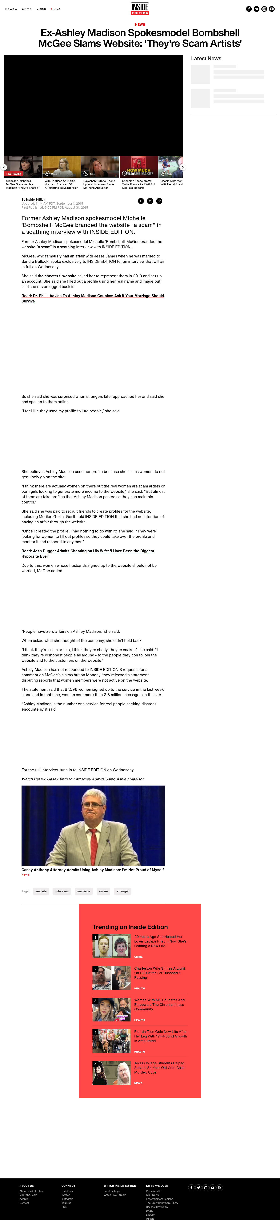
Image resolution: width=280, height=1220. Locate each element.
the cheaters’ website (57, 276)
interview (62, 891)
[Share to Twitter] (150, 201)
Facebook (67, 1191)
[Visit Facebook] (191, 1188)
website (41, 891)
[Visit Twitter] (198, 1188)
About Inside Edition (31, 1191)
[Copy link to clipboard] (159, 201)
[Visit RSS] (219, 1188)
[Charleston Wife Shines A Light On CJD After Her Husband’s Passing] (140, 978)
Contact (24, 1203)
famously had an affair (65, 256)
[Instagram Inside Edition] (264, 9)
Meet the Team (28, 1195)
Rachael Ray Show (157, 1207)
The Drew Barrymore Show (162, 1203)
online (103, 891)
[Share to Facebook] (141, 201)
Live (57, 8)
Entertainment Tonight (159, 1199)
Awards (23, 1199)
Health (139, 988)
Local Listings (112, 1191)
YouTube (66, 1203)
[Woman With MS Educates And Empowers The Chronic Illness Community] (140, 1009)
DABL (149, 1211)
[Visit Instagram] (205, 1188)
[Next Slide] (182, 167)
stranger (123, 891)
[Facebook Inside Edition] (249, 9)
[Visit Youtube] (212, 1188)
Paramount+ (153, 1191)
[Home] (140, 8)
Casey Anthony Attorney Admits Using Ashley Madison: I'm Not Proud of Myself (93, 870)
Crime (27, 8)
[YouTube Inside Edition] (272, 9)
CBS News (152, 1195)
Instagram (67, 1199)
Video (41, 8)
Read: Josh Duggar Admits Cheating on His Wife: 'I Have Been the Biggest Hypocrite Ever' (88, 553)
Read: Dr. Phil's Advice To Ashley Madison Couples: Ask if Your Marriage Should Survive (93, 298)
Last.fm (150, 1215)
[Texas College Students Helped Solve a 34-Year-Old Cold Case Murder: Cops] (140, 1073)
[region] (93, 826)
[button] (93, 825)
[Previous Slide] (4, 167)
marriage (83, 891)
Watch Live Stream (115, 1195)
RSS (64, 1207)
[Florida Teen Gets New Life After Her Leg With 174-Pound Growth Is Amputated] (140, 1041)
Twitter (66, 1195)
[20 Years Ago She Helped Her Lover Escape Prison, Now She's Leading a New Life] (140, 946)
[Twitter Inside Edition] (256, 9)
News (9, 8)
